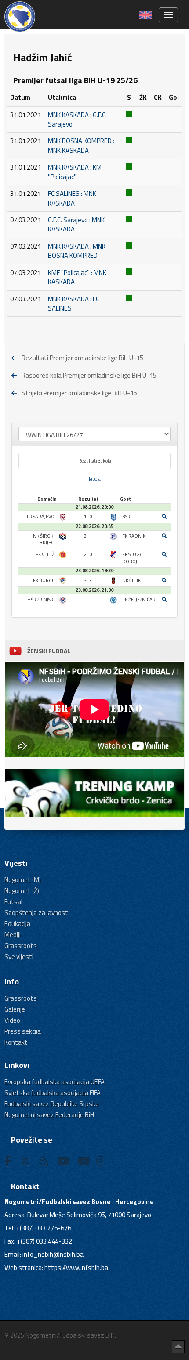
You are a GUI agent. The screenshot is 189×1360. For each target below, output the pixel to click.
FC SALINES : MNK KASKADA (72, 198)
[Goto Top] (178, 1346)
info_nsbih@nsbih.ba (53, 1254)
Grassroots (20, 945)
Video (12, 1020)
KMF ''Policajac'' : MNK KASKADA (77, 277)
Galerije (14, 1009)
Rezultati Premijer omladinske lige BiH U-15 (82, 358)
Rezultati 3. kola (94, 460)
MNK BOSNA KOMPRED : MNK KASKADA (81, 145)
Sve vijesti (18, 956)
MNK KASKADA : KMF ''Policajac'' (76, 171)
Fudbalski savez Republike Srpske (51, 1104)
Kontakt (16, 1042)
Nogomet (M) (22, 880)
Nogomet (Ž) (21, 891)
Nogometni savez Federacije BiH (49, 1115)
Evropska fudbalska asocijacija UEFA (54, 1082)
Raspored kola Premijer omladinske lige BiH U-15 (89, 375)
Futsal (13, 902)
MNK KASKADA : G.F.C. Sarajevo (77, 119)
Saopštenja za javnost (36, 913)
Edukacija (17, 924)
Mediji (12, 935)
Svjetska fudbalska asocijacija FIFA (52, 1093)
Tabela (94, 478)
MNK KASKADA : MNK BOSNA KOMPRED (76, 250)
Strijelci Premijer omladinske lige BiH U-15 (79, 393)
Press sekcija (22, 1031)
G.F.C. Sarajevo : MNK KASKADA (76, 224)
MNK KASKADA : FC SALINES (73, 303)
